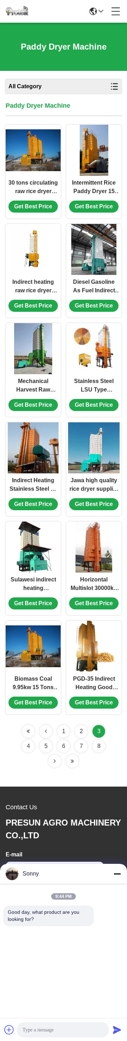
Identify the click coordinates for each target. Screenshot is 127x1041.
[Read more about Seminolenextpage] (28, 731)
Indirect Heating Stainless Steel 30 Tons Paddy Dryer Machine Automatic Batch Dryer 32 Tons (33, 485)
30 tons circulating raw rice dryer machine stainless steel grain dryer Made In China (33, 188)
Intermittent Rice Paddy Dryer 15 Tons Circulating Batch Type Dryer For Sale (94, 188)
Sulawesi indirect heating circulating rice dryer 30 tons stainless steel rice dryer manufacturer (33, 584)
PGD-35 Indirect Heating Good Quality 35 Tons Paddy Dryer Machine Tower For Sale (94, 684)
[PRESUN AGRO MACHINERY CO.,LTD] (17, 11)
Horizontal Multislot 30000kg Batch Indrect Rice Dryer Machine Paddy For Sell (94, 584)
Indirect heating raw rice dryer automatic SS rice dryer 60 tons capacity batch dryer (33, 287)
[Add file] (9, 1029)
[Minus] (117, 874)
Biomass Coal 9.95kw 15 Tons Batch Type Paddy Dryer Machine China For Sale (33, 684)
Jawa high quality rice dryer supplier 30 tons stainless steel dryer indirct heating (93, 485)
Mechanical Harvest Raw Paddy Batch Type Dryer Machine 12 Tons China (33, 386)
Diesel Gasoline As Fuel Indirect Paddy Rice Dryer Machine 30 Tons (94, 287)
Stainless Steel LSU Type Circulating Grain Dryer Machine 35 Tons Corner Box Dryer (94, 386)
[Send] (117, 1029)
